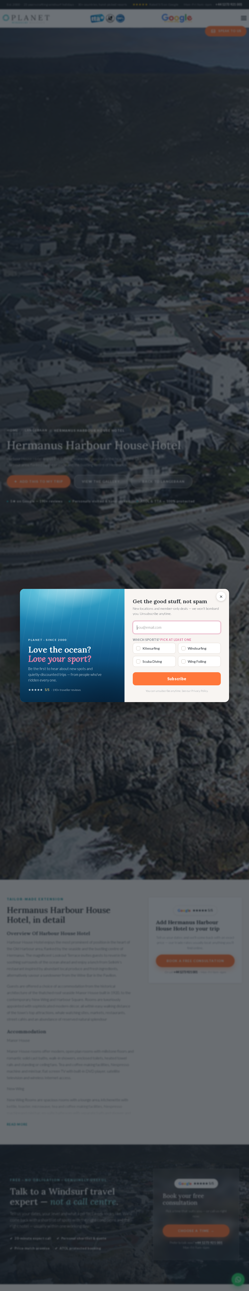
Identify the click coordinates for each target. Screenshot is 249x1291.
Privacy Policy (199, 690)
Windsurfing (197, 648)
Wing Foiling (197, 661)
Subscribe (177, 678)
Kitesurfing (151, 648)
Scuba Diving (152, 661)
